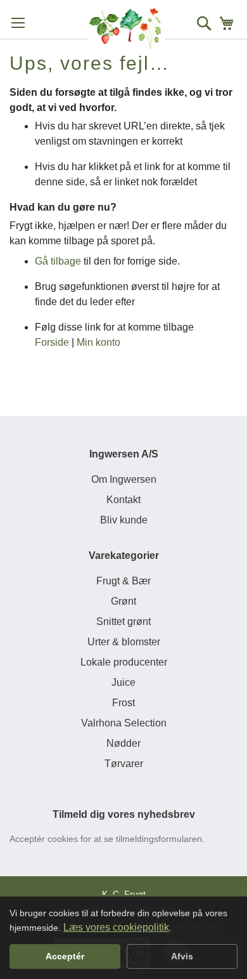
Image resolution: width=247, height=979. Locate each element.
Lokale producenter (123, 662)
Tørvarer (123, 763)
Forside (52, 342)
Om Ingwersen (123, 479)
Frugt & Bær (123, 580)
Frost (123, 702)
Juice (123, 682)
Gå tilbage (58, 261)
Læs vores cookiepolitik (116, 927)
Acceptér (65, 956)
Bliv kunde (124, 520)
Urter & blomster (123, 641)
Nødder (123, 743)
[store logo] (127, 28)
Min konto (98, 342)
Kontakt (123, 499)
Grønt (123, 601)
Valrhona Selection (124, 723)
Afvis (182, 956)
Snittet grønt (123, 621)
